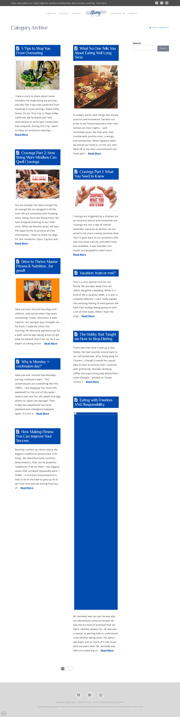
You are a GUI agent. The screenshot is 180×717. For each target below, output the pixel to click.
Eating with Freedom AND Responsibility (93, 402)
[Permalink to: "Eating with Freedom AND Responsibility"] (96, 511)
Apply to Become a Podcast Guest (109, 702)
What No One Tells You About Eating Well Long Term (95, 53)
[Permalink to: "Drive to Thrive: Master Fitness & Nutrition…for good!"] (37, 290)
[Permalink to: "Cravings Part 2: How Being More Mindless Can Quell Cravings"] (37, 184)
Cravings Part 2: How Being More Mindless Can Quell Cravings (36, 157)
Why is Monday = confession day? (32, 363)
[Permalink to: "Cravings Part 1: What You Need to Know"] (96, 197)
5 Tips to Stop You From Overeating (33, 50)
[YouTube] (167, 3)
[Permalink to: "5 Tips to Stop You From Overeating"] (37, 75)
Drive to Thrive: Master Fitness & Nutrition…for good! (37, 266)
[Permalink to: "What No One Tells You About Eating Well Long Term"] (96, 87)
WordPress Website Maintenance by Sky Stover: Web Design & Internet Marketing (109, 707)
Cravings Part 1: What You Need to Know (93, 173)
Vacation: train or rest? (97, 273)
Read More (21, 134)
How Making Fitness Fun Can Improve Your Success (34, 436)
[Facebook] (157, 3)
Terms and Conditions (65, 702)
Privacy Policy (84, 702)
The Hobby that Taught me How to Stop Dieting (95, 336)
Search (137, 43)
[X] (162, 3)
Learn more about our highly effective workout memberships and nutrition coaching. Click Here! (59, 3)
